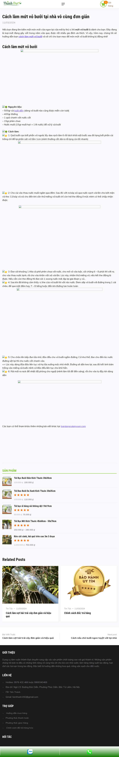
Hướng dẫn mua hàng (16, 713)
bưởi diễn (19, 110)
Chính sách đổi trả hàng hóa (19, 727)
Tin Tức (9, 608)
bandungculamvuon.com (73, 426)
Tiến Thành (15, 692)
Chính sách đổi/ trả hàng (77, 612)
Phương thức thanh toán (17, 718)
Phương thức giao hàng (17, 723)
